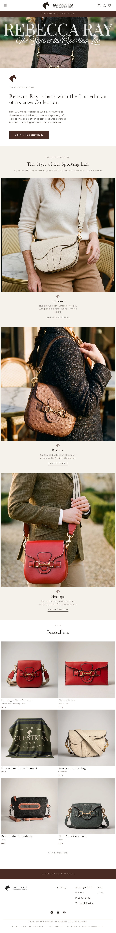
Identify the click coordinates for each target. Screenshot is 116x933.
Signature (58, 301)
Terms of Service (84, 903)
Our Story (61, 887)
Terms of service (54, 926)
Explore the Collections (29, 135)
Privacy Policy (82, 897)
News (101, 892)
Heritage (58, 596)
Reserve (58, 450)
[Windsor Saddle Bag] (86, 738)
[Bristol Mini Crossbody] (29, 806)
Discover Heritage (58, 609)
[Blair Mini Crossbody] (86, 806)
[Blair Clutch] (86, 669)
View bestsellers (58, 853)
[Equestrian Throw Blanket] (29, 738)
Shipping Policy (83, 887)
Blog (100, 887)
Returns (79, 892)
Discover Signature (58, 317)
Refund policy (19, 926)
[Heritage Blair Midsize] (29, 669)
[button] (5, 5)
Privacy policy (36, 926)
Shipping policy (72, 926)
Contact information (93, 926)
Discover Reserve (58, 463)
